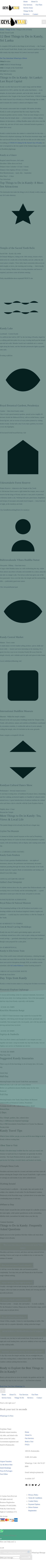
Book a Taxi (29, 1441)
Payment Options (34, 1504)
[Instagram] (29, 1485)
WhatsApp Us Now (6, 1416)
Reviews (26, 14)
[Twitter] (36, 1485)
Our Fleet (39, 5)
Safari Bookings (5, 1468)
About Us (34, 1)
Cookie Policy (33, 1501)
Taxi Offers (4, 1474)
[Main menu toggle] (44, 22)
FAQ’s (27, 1445)
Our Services (27, 5)
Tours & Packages (6, 1471)
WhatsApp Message (38, 1552)
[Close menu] (2, 1390)
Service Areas (28, 8)
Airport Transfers (6, 1461)
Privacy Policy (33, 1495)
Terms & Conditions (35, 1498)
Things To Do (28, 11)
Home (25, 1)
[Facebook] (26, 1485)
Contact (35, 14)
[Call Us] (39, 1485)
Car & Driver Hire (6, 1465)
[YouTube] (33, 1485)
